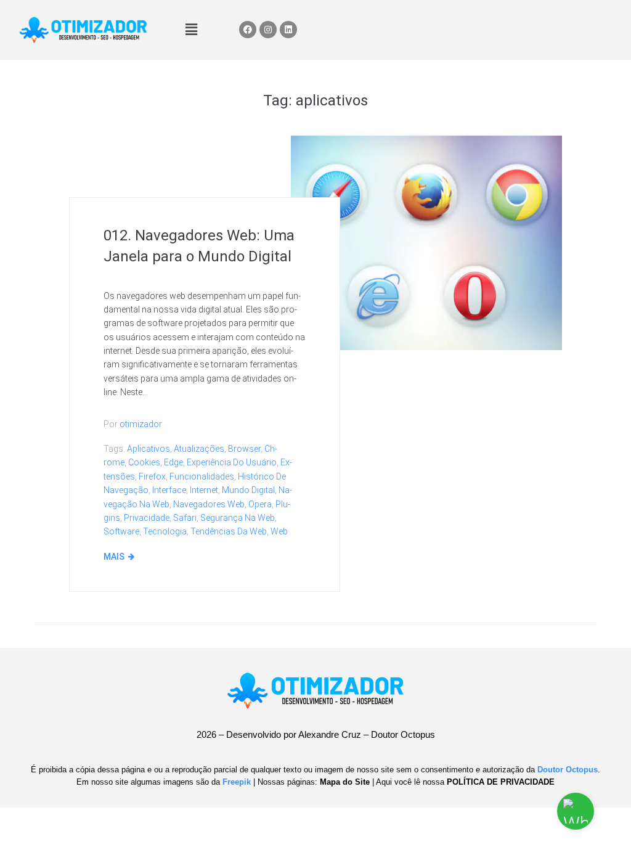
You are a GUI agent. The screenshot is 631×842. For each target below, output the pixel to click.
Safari (185, 518)
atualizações (199, 449)
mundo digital (248, 490)
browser (244, 449)
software (121, 531)
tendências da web (228, 531)
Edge (173, 462)
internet (204, 490)
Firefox (152, 476)
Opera (260, 504)
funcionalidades (201, 476)
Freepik (236, 782)
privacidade (146, 518)
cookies (144, 462)
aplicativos (148, 449)
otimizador (141, 424)
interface (169, 490)
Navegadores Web (209, 504)
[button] (191, 29)
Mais (114, 557)
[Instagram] (268, 29)
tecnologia (165, 531)
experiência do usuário (232, 462)
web (279, 531)
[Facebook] (247, 29)
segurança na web (237, 518)
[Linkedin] (288, 29)
